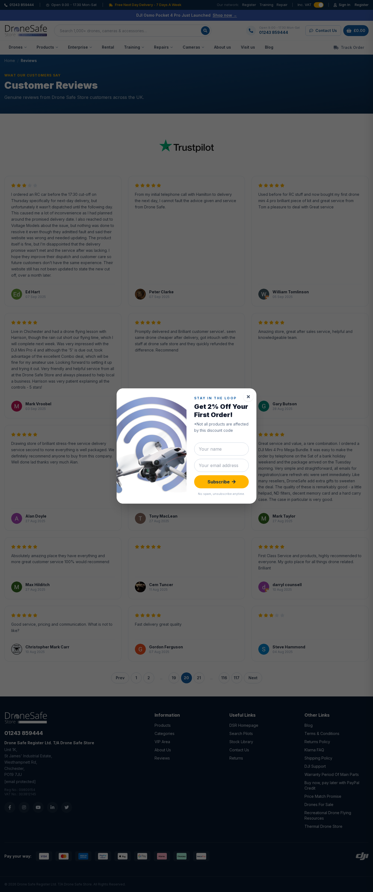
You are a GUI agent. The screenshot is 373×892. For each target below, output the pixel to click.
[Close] (248, 396)
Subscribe (219, 482)
